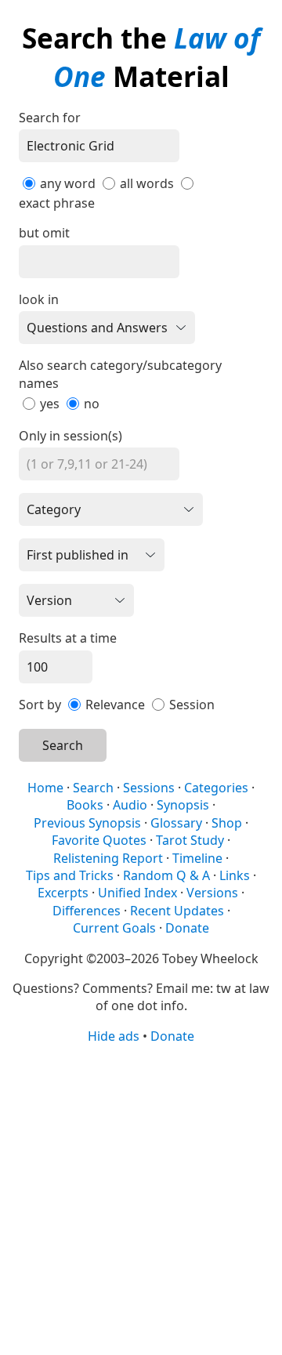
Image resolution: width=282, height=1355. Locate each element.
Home (45, 787)
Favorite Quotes (99, 840)
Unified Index (137, 892)
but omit (44, 232)
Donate (187, 928)
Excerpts (63, 892)
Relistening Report (108, 858)
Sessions (149, 787)
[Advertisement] (141, 1198)
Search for (50, 117)
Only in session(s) (70, 435)
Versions (212, 892)
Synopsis (183, 804)
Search (62, 745)
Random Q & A (166, 875)
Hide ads (113, 1036)
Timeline (197, 858)
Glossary (176, 822)
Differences (86, 910)
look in (39, 299)
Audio (130, 804)
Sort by (40, 704)
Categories (216, 787)
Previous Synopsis (87, 822)
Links (234, 875)
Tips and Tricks (70, 875)
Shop (227, 822)
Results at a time (68, 638)
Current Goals (114, 928)
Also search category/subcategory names (120, 374)
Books (85, 804)
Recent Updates (177, 910)
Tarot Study (190, 840)
